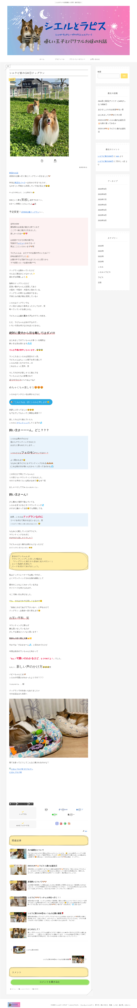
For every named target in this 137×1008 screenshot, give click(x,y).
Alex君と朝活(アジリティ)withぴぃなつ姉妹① (112, 102)
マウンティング (22, 423)
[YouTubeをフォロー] (61, 823)
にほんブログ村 (15, 772)
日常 (31, 804)
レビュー (21, 243)
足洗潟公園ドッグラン (30, 212)
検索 (99, 72)
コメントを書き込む (49, 982)
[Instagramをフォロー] (57, 823)
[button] (55, 161)
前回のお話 (13, 173)
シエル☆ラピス (23, 804)
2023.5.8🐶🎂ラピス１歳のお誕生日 (112, 130)
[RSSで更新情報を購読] (69, 823)
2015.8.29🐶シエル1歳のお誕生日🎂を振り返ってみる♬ (111, 121)
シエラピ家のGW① (105, 156)
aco (117, 156)
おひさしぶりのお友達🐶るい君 (111, 110)
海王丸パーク (20, 183)
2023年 (13, 804)
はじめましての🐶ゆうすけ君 (110, 115)
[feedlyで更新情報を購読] (65, 823)
